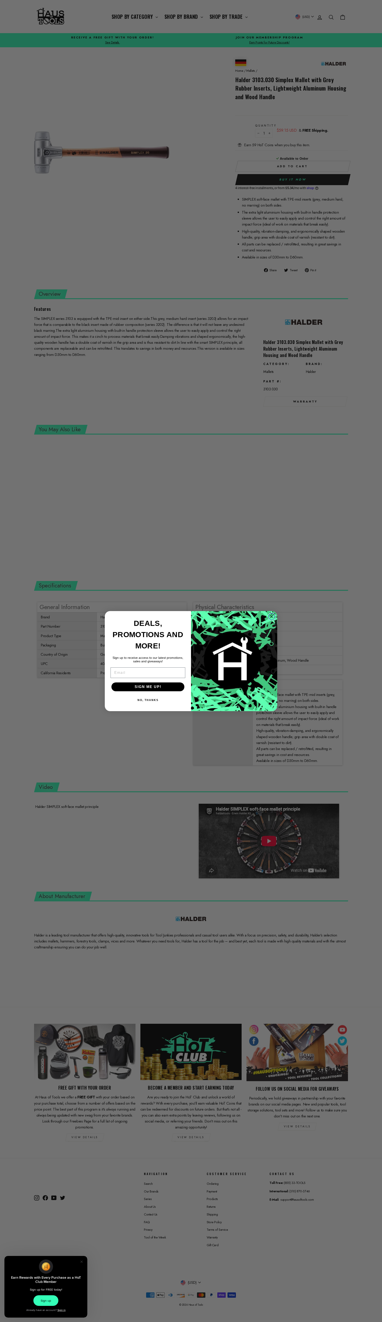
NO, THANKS (148, 700)
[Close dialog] (271, 616)
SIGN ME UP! (148, 687)
